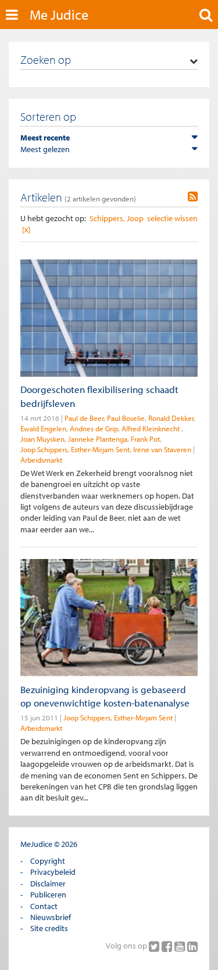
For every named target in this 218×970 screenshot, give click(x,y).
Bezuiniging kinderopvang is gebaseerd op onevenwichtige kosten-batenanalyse (105, 696)
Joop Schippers (43, 449)
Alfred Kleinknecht (151, 428)
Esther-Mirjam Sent (100, 449)
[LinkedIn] (192, 946)
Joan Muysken (42, 438)
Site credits (49, 928)
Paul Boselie (126, 418)
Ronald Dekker (171, 418)
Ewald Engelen (43, 428)
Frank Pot (145, 438)
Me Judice (59, 14)
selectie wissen (172, 218)
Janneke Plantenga (97, 438)
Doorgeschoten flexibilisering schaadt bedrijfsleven (99, 396)
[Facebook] (168, 946)
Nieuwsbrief (50, 917)
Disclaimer (48, 883)
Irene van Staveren (162, 449)
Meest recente (45, 137)
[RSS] (193, 197)
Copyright (47, 861)
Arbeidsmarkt (41, 459)
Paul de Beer (84, 418)
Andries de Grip (94, 428)
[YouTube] (180, 946)
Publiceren (48, 894)
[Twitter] (155, 946)
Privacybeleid (53, 872)
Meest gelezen (45, 149)
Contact (44, 906)
